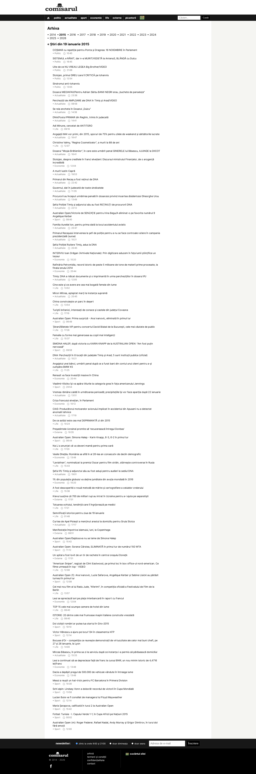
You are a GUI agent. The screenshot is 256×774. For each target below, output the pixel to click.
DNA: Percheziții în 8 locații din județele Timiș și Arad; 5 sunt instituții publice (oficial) (100, 355)
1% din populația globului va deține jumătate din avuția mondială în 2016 (93, 479)
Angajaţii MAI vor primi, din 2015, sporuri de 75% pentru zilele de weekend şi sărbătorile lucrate (106, 134)
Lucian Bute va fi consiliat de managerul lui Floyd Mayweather (87, 697)
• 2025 (50, 38)
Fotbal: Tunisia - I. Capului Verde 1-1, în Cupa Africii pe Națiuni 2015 (90, 714)
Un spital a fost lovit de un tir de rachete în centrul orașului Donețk (90, 555)
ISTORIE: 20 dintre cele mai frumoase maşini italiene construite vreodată (93, 615)
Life (107, 17)
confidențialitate (96, 760)
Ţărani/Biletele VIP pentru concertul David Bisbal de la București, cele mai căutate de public (104, 326)
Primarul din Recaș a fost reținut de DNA (75, 179)
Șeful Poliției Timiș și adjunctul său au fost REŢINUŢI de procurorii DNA (92, 204)
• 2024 (150, 34)
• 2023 (140, 34)
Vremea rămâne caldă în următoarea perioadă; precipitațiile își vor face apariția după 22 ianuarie (107, 392)
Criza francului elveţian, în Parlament (73, 400)
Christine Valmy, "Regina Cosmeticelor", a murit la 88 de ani (86, 142)
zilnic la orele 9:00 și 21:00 (92, 743)
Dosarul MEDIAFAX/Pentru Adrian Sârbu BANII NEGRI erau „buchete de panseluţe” (99, 92)
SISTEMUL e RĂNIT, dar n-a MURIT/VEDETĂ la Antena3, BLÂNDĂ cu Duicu (94, 58)
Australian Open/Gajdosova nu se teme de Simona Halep (84, 538)
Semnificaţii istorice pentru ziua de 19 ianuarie (78, 513)
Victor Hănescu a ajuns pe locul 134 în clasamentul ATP (83, 632)
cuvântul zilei (137, 753)
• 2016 (70, 34)
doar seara (139, 743)
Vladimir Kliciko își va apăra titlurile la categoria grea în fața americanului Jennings (99, 383)
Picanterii (130, 17)
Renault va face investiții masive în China (76, 375)
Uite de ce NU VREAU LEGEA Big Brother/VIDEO (80, 66)
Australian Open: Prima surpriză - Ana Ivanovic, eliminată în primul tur (92, 318)
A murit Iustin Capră (64, 171)
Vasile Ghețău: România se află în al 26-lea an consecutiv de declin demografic (97, 454)
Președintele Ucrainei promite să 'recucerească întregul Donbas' (88, 429)
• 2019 (100, 34)
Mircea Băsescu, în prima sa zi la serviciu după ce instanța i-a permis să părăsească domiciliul (105, 652)
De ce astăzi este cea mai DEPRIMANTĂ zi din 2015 (81, 420)
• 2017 (80, 34)
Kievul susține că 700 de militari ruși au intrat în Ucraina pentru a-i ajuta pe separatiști (101, 496)
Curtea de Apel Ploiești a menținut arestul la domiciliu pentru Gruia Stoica (94, 521)
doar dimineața (120, 743)
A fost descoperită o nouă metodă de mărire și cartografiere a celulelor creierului (98, 487)
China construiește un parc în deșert (73, 301)
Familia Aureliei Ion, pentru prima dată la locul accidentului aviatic (89, 224)
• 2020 (110, 34)
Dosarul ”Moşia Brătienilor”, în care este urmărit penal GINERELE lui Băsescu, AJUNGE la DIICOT (106, 151)
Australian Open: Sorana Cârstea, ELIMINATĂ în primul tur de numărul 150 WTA (97, 546)
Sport (84, 17)
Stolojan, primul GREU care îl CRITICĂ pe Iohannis (81, 75)
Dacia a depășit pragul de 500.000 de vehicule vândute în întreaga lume (93, 672)
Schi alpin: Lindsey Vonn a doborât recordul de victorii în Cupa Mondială (93, 688)
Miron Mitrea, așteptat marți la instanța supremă (80, 293)
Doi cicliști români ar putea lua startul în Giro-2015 (81, 623)
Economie (96, 17)
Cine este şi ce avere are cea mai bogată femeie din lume (85, 284)
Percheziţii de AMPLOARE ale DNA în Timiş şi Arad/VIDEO (85, 100)
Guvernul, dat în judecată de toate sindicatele (78, 187)
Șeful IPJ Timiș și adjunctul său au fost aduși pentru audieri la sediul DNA (93, 471)
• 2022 (130, 34)
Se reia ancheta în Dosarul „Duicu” (72, 108)
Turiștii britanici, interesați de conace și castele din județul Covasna (90, 310)
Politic (57, 17)
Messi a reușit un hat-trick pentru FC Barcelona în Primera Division (90, 680)
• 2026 (60, 38)
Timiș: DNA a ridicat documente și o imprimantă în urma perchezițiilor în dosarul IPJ (99, 276)
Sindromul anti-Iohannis (66, 83)
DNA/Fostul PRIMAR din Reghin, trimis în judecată (80, 117)
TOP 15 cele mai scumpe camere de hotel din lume (81, 606)
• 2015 (60, 34)
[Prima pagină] (48, 18)
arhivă (90, 753)
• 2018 (90, 34)
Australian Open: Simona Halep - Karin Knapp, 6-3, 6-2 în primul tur (90, 437)
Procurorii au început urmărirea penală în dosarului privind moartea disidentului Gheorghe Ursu (106, 196)
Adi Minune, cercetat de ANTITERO (72, 125)
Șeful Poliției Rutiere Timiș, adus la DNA (75, 244)
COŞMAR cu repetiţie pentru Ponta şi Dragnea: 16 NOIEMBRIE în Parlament (95, 50)
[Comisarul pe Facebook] (51, 766)
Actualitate (71, 17)
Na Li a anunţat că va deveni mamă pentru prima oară (83, 445)
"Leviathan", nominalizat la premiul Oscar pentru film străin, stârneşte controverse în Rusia (103, 462)
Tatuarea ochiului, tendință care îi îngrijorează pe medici (84, 504)
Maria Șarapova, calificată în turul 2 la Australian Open (83, 705)
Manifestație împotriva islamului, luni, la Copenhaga (81, 529)
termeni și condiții (96, 757)
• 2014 (50, 34)
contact (91, 763)
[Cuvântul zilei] (139, 17)
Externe (117, 17)
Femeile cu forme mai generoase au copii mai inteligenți (84, 335)
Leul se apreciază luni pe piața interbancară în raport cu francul (88, 598)
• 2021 (120, 34)
